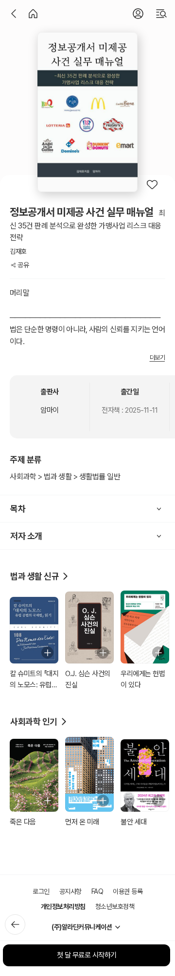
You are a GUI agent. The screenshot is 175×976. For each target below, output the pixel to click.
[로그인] (138, 13)
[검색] (161, 13)
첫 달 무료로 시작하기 (87, 955)
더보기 (157, 357)
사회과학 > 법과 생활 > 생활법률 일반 (65, 476)
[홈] (33, 13)
